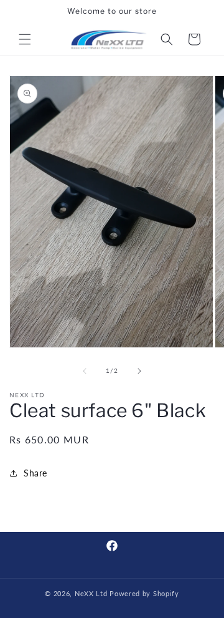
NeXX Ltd (91, 593)
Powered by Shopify (144, 593)
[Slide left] (84, 371)
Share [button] (35, 473)
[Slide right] (139, 371)
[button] (25, 39)
